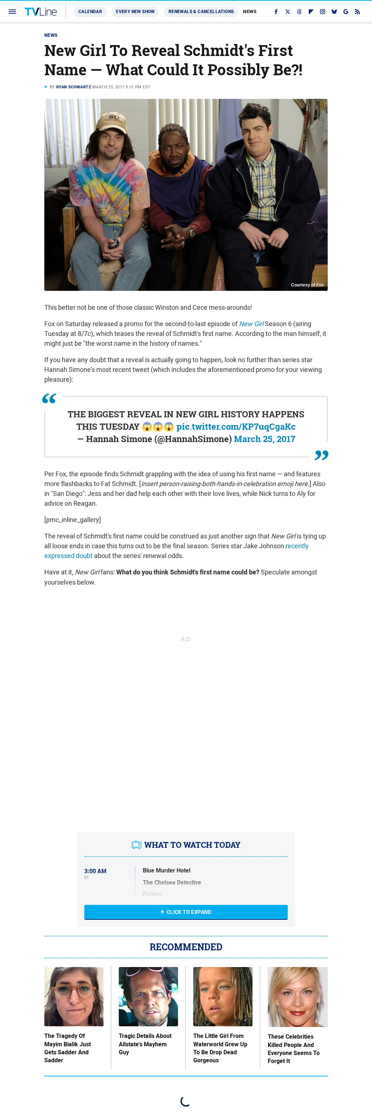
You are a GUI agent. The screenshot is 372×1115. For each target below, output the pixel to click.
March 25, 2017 (264, 439)
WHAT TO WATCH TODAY (192, 844)
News (249, 11)
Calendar (90, 11)
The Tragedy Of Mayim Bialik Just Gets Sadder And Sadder (67, 1048)
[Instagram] (322, 11)
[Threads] (299, 11)
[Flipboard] (311, 11)
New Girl (251, 323)
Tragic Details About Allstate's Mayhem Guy (145, 1044)
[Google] (346, 11)
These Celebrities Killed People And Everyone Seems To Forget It (294, 1049)
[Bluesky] (334, 11)
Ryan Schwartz (73, 87)
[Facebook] (276, 11)
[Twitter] (287, 11)
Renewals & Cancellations (201, 11)
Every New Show (135, 11)
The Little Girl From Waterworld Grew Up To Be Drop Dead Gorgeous (220, 1048)
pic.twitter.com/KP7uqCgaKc (236, 426)
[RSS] (357, 11)
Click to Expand (189, 912)
